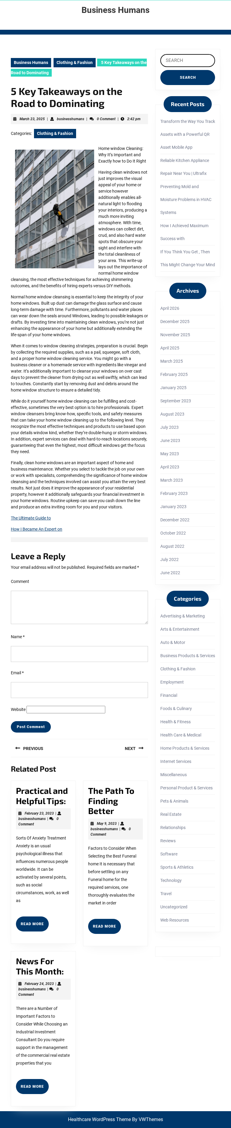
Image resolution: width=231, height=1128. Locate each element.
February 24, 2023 (39, 984)
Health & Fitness (175, 721)
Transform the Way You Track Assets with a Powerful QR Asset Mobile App (187, 134)
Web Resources (174, 920)
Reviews (168, 840)
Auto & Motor (172, 642)
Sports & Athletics (176, 867)
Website (18, 709)
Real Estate (170, 814)
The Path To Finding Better (111, 800)
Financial (168, 695)
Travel (165, 893)
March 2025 (171, 361)
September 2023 (175, 400)
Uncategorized (173, 906)
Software (168, 854)
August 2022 (172, 546)
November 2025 (175, 334)
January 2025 (173, 387)
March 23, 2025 (32, 119)
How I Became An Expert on (36, 529)
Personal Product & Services (186, 787)
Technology (171, 880)
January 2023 (173, 506)
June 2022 (170, 572)
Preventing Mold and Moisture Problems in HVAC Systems (185, 199)
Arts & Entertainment (179, 629)
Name (18, 636)
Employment (172, 682)
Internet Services (175, 761)
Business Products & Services (187, 655)
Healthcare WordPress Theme (99, 1119)
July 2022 (169, 559)
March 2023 (171, 480)
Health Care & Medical (180, 735)
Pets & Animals (174, 801)
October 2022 (173, 533)
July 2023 (169, 427)
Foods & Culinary (176, 708)
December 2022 (174, 519)
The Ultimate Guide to (31, 518)
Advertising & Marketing (182, 616)
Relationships (173, 827)
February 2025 (174, 374)
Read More (35, 926)
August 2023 (172, 414)
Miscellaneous (173, 774)
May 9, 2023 (107, 824)
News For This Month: (40, 966)
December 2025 (174, 321)
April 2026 (169, 308)
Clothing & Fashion (75, 62)
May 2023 (169, 453)
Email (17, 672)
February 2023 (174, 493)
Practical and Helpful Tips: (42, 795)
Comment (20, 581)
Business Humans (115, 10)
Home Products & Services (184, 748)
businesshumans (70, 119)
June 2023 (170, 440)
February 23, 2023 (39, 813)
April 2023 (169, 467)
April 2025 (169, 348)
